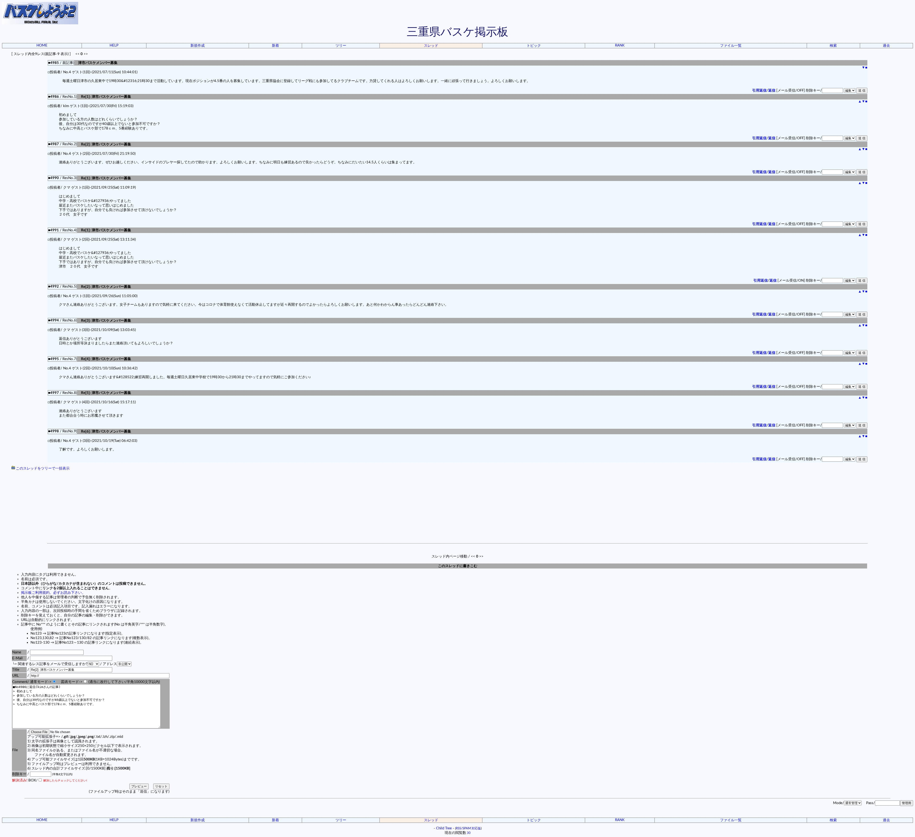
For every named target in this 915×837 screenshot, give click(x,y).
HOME (41, 45)
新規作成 (197, 45)
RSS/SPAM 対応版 (468, 828)
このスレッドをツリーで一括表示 (42, 468)
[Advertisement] (457, 507)
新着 (275, 45)
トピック (534, 45)
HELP (114, 45)
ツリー (341, 45)
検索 (833, 45)
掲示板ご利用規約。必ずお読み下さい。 (53, 592)
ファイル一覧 (731, 45)
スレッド (431, 45)
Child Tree (444, 828)
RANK (620, 45)
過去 (886, 45)
